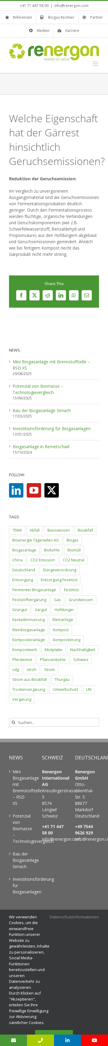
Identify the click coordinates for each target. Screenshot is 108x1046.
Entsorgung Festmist (59, 579)
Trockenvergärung (28, 689)
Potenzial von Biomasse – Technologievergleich (21, 828)
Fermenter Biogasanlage (34, 589)
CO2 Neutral (73, 560)
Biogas (73, 540)
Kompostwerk (24, 649)
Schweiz (81, 659)
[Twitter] (51, 490)
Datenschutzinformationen (74, 917)
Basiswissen (58, 530)
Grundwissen (81, 599)
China (17, 560)
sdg (15, 669)
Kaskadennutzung (28, 619)
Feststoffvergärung (29, 599)
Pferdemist (22, 659)
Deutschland (23, 570)
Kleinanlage (62, 619)
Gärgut (41, 609)
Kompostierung (66, 639)
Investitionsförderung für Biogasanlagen (52, 428)
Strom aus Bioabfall (29, 679)
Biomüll (74, 550)
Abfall (35, 530)
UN (89, 689)
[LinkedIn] (16, 490)
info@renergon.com (71, 5)
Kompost (61, 629)
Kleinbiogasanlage (28, 629)
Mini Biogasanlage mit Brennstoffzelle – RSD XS (21, 787)
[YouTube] (34, 490)
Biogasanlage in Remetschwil (41, 446)
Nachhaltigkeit (82, 649)
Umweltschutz (65, 689)
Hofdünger (64, 609)
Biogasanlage (24, 550)
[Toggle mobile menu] (96, 64)
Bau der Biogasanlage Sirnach (42, 410)
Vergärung (21, 699)
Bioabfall (85, 530)
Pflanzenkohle (53, 659)
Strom (49, 669)
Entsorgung (22, 579)
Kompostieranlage (28, 639)
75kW (17, 530)
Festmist (71, 589)
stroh (31, 669)
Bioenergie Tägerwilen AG (35, 540)
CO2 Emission (42, 560)
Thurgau (62, 679)
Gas (57, 599)
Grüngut (19, 609)
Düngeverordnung (59, 570)
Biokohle (52, 550)
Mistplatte (53, 649)
